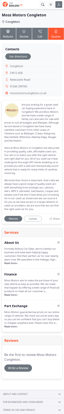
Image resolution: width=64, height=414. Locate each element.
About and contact (15, 394)
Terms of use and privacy (19, 410)
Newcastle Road (20, 79)
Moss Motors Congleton (24, 14)
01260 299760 (18, 86)
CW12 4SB (16, 73)
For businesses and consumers (23, 402)
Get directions (18, 56)
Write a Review (18, 368)
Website (8, 36)
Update (33, 218)
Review (24, 36)
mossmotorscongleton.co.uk (28, 93)
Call (40, 36)
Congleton (13, 22)
